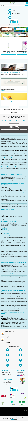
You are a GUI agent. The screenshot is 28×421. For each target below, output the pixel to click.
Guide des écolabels (4, 229)
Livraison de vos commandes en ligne (14, 329)
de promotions (14, 112)
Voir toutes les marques (14, 124)
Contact (26, 411)
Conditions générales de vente (24, 413)
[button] (1, 3)
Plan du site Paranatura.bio (5, 233)
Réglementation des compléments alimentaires (8, 230)
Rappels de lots (25, 414)
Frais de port (3, 231)
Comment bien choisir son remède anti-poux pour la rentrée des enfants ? (10, 101)
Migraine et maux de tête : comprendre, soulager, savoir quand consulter (10, 72)
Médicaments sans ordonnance (20, 367)
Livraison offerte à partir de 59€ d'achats (14, 0)
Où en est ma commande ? (5, 232)
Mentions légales (25, 410)
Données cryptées (7, 362)
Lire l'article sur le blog (3, 90)
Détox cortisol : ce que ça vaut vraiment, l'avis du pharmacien (9, 86)
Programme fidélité (7, 367)
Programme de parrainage (20, 362)
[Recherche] (26, 5)
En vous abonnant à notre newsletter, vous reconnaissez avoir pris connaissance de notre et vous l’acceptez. (14, 131)
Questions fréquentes (4, 228)
